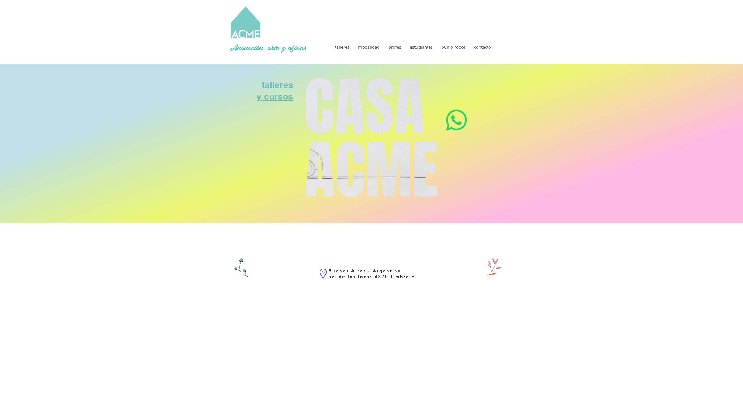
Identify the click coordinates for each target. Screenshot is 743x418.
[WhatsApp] (456, 120)
